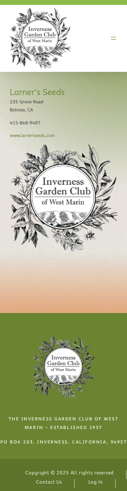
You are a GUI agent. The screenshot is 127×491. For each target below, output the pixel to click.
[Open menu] (113, 38)
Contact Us (49, 482)
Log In (95, 482)
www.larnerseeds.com (32, 135)
